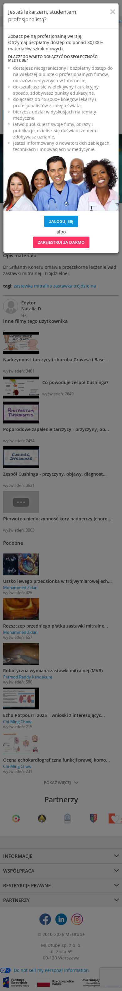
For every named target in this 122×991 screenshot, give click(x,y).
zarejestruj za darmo (61, 242)
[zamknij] (112, 12)
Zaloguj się (61, 221)
